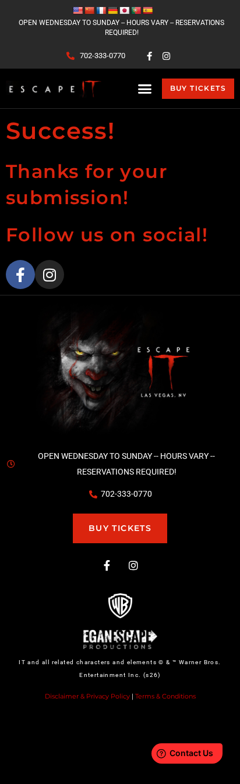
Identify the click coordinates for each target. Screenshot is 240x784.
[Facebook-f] (150, 56)
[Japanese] (124, 10)
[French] (101, 10)
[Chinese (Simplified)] (89, 10)
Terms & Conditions (165, 696)
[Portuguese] (135, 10)
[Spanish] (147, 10)
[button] (145, 88)
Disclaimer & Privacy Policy (87, 696)
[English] (77, 10)
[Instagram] (167, 56)
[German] (112, 10)
